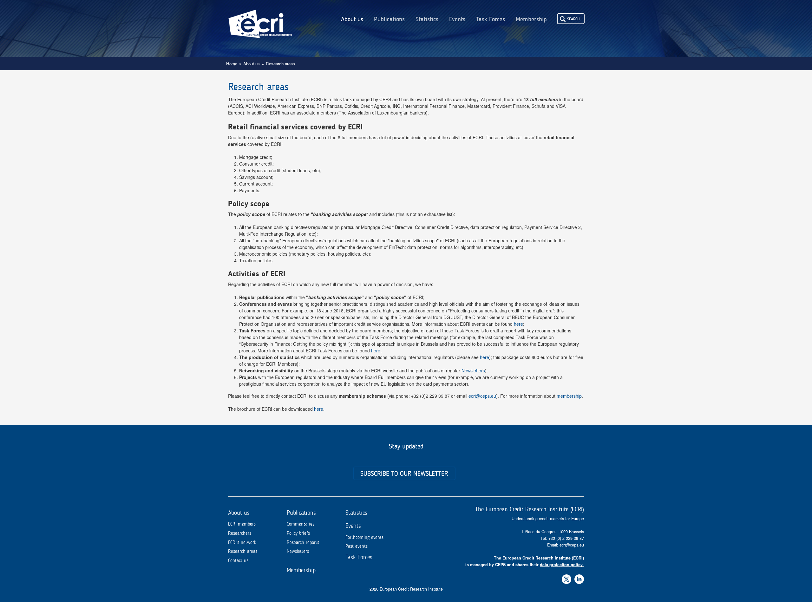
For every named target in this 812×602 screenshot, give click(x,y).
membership (569, 396)
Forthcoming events (364, 537)
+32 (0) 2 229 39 (564, 538)
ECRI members (242, 524)
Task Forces (490, 19)
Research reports (303, 542)
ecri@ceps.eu (482, 396)
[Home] (260, 19)
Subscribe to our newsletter (404, 473)
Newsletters (473, 370)
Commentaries (300, 524)
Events (457, 19)
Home (231, 64)
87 (582, 538)
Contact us (238, 560)
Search (573, 18)
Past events (356, 546)
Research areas (242, 551)
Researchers (239, 533)
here (518, 324)
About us (352, 19)
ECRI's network (242, 542)
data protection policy (561, 564)
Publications (389, 19)
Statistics (427, 19)
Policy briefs (298, 533)
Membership (531, 19)
